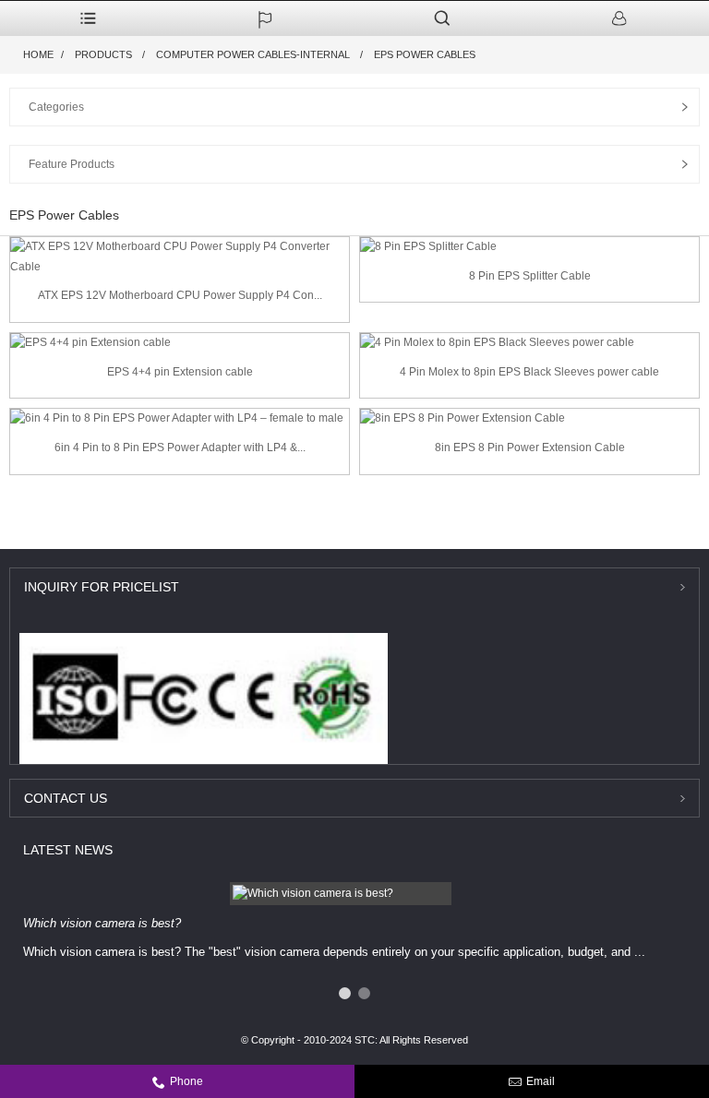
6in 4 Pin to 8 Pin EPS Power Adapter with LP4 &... (180, 447)
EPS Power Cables (424, 54)
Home (38, 54)
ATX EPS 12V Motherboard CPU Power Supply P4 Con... (180, 295)
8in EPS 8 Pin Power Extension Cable (530, 447)
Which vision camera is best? (102, 923)
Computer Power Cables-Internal (253, 54)
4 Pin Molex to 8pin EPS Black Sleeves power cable (529, 371)
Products (103, 54)
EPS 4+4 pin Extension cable (180, 371)
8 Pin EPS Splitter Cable (530, 275)
